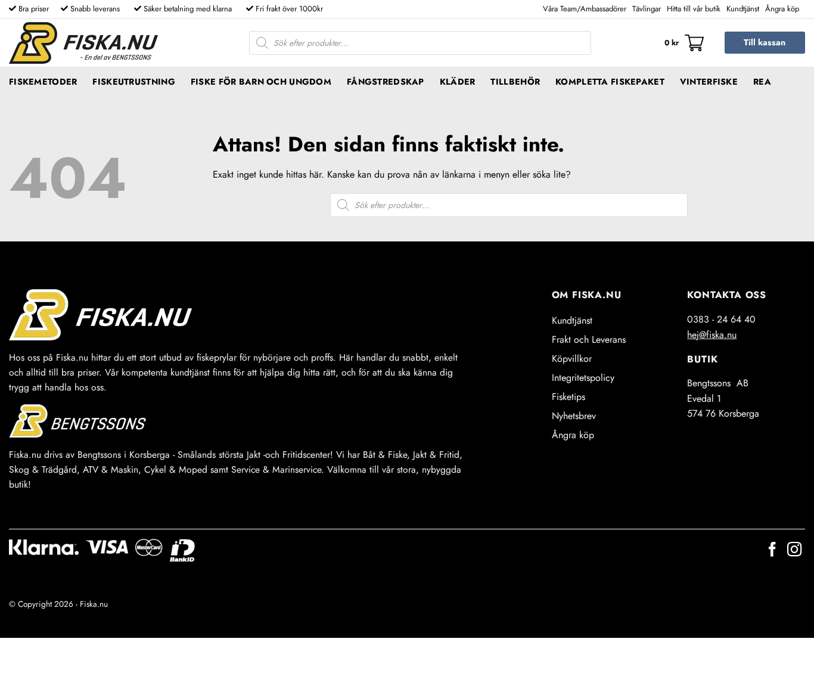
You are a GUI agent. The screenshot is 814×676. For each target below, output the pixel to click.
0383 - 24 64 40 (721, 319)
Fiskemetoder (43, 82)
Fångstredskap (385, 82)
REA (762, 82)
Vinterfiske (709, 82)
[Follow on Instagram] (794, 550)
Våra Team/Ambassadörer (584, 8)
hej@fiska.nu (712, 335)
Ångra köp (782, 8)
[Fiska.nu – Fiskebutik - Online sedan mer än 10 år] (83, 43)
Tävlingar (646, 8)
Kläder (458, 82)
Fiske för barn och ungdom (261, 82)
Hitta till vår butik (693, 8)
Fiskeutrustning (133, 82)
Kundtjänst (742, 8)
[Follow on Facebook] (772, 550)
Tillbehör (515, 82)
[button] (684, 42)
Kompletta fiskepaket (609, 82)
